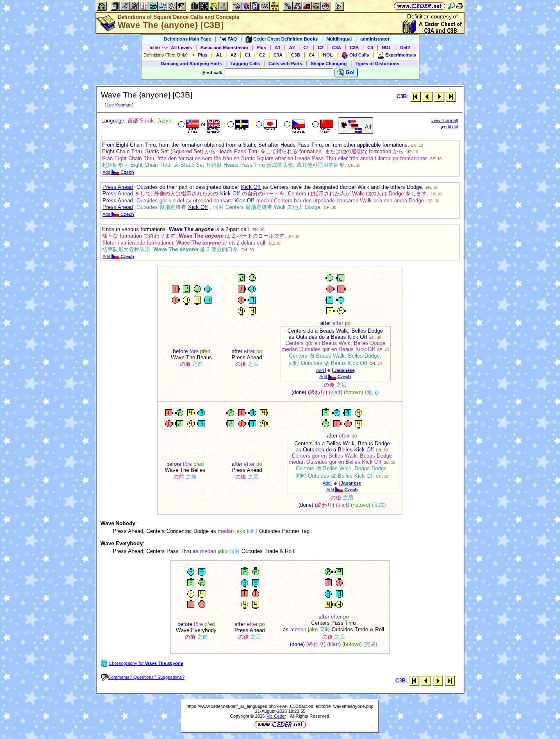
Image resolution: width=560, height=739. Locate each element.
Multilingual (339, 38)
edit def (451, 126)
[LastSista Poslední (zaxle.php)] (451, 96)
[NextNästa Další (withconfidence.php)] (439, 96)
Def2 (405, 47)
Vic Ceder (276, 716)
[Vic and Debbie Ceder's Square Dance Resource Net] (419, 6)
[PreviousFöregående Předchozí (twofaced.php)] (427, 96)
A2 (292, 47)
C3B (354, 47)
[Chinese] (322, 125)
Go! (349, 72)
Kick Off (251, 187)
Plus (261, 47)
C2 (320, 47)
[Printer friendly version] (459, 6)
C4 (370, 47)
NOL (387, 47)
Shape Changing (329, 63)
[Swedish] (237, 125)
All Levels (181, 47)
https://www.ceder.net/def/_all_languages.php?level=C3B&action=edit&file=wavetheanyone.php (280, 706)
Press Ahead (117, 187)
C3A (336, 47)
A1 (277, 47)
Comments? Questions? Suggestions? (146, 677)
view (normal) (444, 120)
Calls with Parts (285, 63)
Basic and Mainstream (224, 47)
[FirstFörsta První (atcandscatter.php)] (415, 96)
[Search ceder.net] (451, 6)
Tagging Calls (245, 63)
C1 (306, 47)
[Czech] (293, 125)
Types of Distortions (377, 63)
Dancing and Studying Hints (191, 63)
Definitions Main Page (187, 38)
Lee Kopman (119, 104)
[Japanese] (265, 125)
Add (118, 172)
